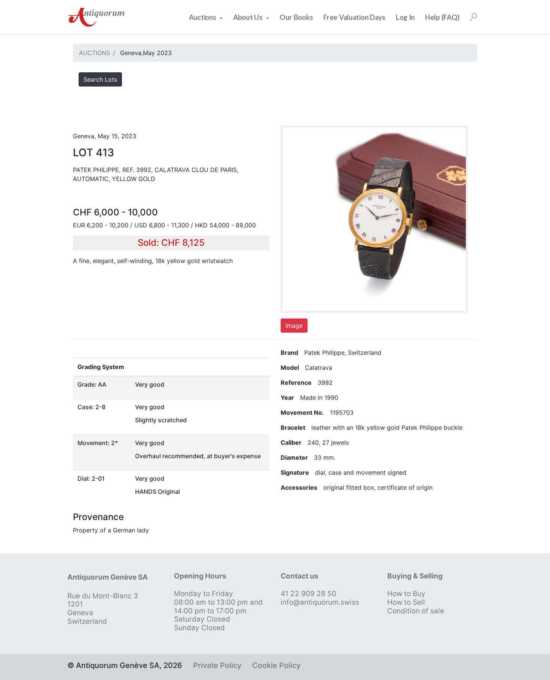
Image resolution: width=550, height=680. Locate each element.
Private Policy (217, 665)
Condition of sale (415, 611)
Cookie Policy (276, 665)
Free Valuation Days (354, 17)
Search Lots (100, 79)
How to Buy (406, 593)
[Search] (473, 17)
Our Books (296, 17)
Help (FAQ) (442, 17)
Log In (405, 17)
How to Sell (406, 602)
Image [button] (294, 325)
